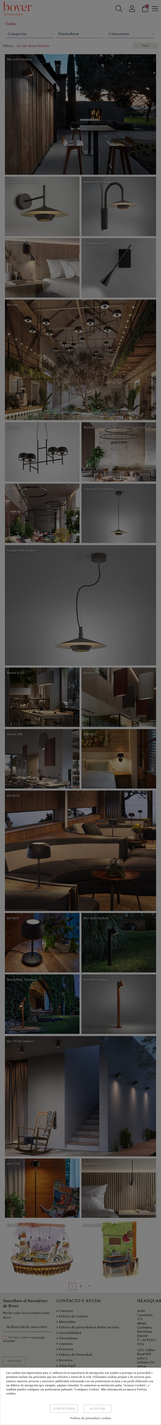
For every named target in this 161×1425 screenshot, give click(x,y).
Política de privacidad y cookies (90, 1418)
